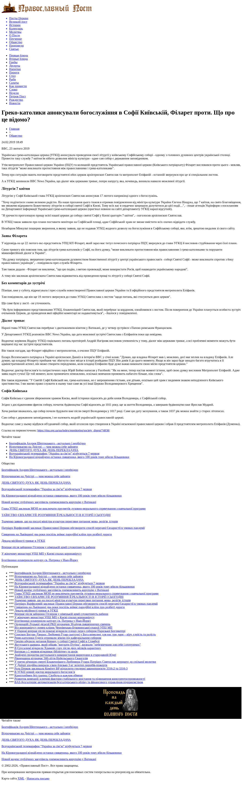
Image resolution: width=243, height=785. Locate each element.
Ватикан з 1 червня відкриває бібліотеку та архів (46, 651)
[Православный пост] (47, 12)
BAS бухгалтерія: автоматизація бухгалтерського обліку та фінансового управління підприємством (78, 682)
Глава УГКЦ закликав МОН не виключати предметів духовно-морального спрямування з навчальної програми (74, 508)
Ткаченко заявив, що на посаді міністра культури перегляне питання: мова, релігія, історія (60, 521)
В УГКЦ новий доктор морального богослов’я (44, 672)
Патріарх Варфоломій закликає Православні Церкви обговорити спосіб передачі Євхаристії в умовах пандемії (73, 527)
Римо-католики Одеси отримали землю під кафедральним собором (57, 637)
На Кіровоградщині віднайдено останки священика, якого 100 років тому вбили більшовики (69, 457)
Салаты (14, 82)
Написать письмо (38, 778)
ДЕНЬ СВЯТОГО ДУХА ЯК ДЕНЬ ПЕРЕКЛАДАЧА (43, 450)
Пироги (14, 72)
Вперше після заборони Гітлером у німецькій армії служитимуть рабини (48, 547)
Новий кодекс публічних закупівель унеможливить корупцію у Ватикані (49, 502)
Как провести (18, 86)
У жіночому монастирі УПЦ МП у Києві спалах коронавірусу (42, 553)
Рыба (12, 79)
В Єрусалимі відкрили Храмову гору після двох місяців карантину (57, 648)
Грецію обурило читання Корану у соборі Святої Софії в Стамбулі (56, 641)
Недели (14, 93)
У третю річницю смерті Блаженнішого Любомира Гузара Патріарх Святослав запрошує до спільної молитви (85, 661)
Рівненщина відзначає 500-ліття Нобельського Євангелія (51, 658)
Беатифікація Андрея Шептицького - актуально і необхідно (47, 443)
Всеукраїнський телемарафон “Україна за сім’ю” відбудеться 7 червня (54, 453)
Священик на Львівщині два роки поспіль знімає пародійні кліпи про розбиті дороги (57, 534)
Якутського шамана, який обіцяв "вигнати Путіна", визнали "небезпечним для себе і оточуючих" (77, 644)
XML (21, 778)
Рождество (16, 99)
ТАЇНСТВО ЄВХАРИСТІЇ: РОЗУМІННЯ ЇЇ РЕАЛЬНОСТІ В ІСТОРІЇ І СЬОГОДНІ (56, 515)
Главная (14, 128)
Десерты (14, 65)
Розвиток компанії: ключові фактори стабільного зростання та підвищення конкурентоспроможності (79, 678)
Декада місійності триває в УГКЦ (23, 540)
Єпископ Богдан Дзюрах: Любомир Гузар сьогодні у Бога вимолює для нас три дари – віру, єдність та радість (85, 634)
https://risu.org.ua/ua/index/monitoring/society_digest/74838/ (73, 430)
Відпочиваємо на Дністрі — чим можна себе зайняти (43, 446)
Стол (12, 76)
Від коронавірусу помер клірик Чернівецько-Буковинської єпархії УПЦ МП (63, 627)
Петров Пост (17, 96)
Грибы (13, 62)
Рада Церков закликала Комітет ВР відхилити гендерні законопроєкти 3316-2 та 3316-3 (71, 668)
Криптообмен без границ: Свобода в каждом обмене (48, 675)
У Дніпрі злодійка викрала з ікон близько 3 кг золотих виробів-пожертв (60, 665)
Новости (14, 103)
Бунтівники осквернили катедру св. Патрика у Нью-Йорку (40, 560)
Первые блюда (18, 55)
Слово (13, 89)
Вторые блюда (18, 58)
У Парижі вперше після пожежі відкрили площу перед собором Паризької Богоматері (69, 631)
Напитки (15, 69)
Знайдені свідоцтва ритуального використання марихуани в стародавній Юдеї (65, 654)
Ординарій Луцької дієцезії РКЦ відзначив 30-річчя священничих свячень (62, 624)
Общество (15, 135)
